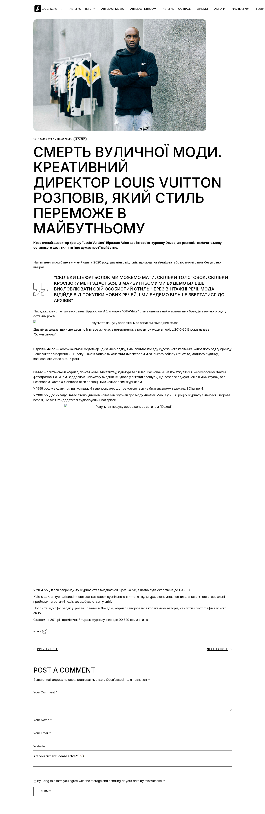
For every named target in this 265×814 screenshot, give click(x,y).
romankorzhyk (59, 139)
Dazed (170, 243)
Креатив (80, 139)
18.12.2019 (39, 139)
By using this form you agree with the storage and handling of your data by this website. (101, 781)
